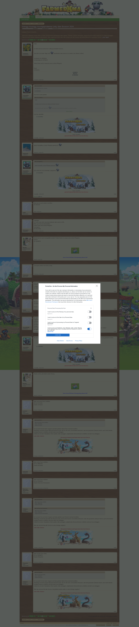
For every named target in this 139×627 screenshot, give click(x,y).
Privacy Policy (78, 340)
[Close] (97, 286)
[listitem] (69, 308)
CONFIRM (58, 335)
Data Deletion (60, 340)
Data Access (69, 340)
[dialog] (69, 313)
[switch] (89, 312)
